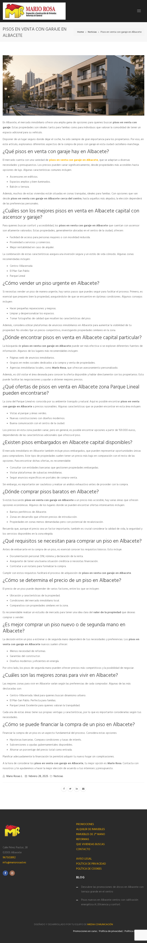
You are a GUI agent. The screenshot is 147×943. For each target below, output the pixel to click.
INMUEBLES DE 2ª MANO (90, 834)
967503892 (9, 857)
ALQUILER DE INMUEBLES (90, 829)
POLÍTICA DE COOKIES (89, 869)
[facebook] (64, 788)
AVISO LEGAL (84, 859)
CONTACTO (83, 849)
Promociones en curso (85, 931)
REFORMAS (82, 839)
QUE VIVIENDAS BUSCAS (90, 844)
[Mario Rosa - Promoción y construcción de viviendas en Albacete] (34, 11)
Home (80, 32)
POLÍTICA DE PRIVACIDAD (91, 864)
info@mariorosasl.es (14, 862)
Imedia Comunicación (100, 924)
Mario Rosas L (14, 776)
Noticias (92, 32)
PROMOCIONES (85, 824)
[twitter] (70, 788)
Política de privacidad (110, 931)
